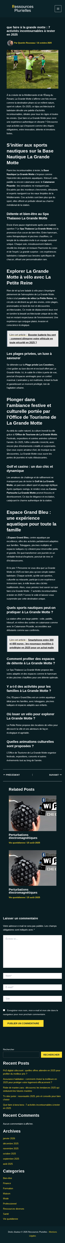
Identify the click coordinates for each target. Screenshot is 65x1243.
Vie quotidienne (17, 842)
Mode (6, 1198)
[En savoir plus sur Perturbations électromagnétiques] (32, 813)
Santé (6, 1214)
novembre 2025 (10, 1148)
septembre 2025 (11, 1158)
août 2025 (8, 1164)
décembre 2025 (10, 1143)
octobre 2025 (9, 1153)
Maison (6, 1193)
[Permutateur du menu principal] (58, 8)
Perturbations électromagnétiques (23, 836)
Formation (8, 1188)
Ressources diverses (13, 1208)
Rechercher (8, 1049)
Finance (7, 1183)
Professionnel (9, 1203)
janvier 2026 (9, 1138)
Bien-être (7, 1178)
